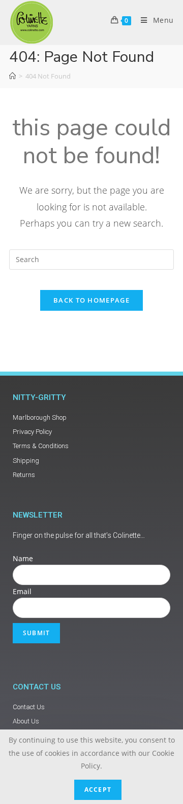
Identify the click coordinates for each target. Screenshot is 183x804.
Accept (97, 789)
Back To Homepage (91, 300)
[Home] (12, 76)
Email (22, 591)
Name (23, 558)
